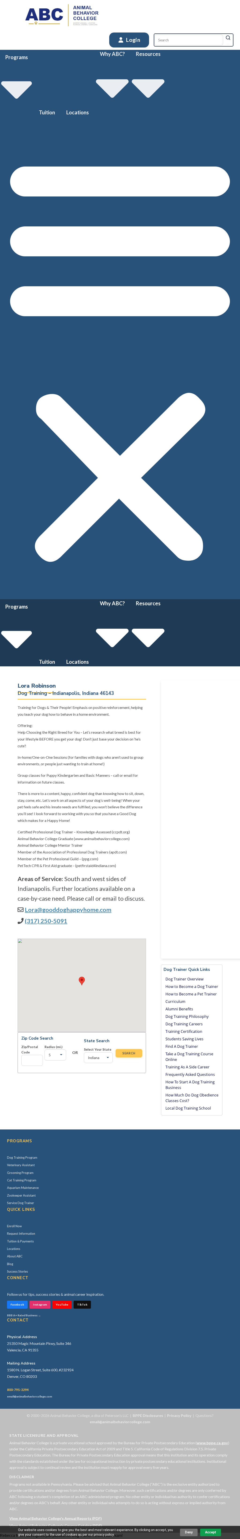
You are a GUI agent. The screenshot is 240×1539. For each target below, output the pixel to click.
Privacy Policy (179, 1415)
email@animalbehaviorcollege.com (29, 1396)
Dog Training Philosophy (187, 1016)
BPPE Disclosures (148, 1415)
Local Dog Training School (188, 1108)
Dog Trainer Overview (184, 979)
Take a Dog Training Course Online (189, 1056)
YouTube (62, 1304)
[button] (120, 358)
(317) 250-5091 (46, 920)
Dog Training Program (22, 1157)
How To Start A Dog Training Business (190, 1084)
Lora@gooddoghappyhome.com (68, 909)
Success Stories (17, 1271)
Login (132, 39)
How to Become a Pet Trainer (191, 994)
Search (128, 1053)
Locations (77, 112)
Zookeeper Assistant (21, 1195)
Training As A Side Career (187, 1067)
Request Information (21, 1233)
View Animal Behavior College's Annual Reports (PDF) (55, 1518)
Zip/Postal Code (29, 1049)
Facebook (17, 1304)
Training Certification (183, 1031)
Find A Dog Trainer (181, 1046)
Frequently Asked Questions (190, 1074)
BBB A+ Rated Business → (24, 1315)
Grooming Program (20, 1173)
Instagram (40, 1304)
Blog (10, 1264)
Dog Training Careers (184, 1024)
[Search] (228, 38)
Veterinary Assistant (21, 1165)
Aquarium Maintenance (23, 1188)
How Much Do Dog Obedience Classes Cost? (191, 1098)
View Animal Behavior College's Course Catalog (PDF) (55, 1525)
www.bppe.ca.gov (212, 1443)
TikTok (82, 1304)
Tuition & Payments (20, 1241)
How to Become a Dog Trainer (191, 986)
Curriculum (175, 1001)
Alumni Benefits (179, 1009)
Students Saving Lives (184, 1039)
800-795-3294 (18, 1390)
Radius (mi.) (54, 1047)
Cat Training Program (21, 1180)
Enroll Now (14, 1226)
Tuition (47, 112)
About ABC (14, 1256)
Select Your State (97, 1049)
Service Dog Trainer (20, 1203)
